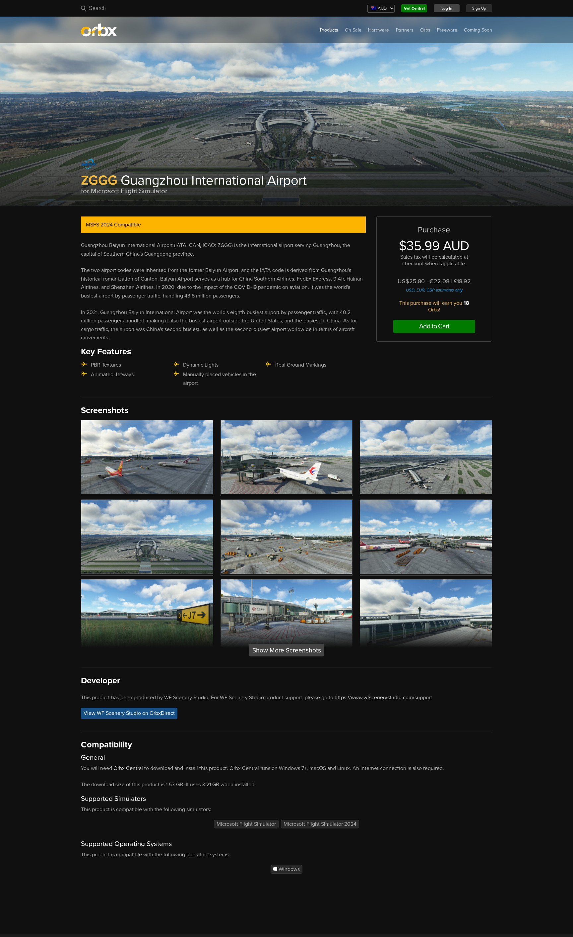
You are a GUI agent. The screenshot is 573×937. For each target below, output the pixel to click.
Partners (405, 30)
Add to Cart (434, 326)
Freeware (447, 30)
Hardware (378, 30)
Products (329, 30)
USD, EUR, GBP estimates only (434, 290)
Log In (446, 8)
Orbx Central (128, 768)
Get (414, 8)
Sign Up (479, 8)
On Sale (353, 30)
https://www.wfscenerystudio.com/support (383, 697)
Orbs (425, 30)
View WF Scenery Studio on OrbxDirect (129, 713)
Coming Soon (478, 30)
